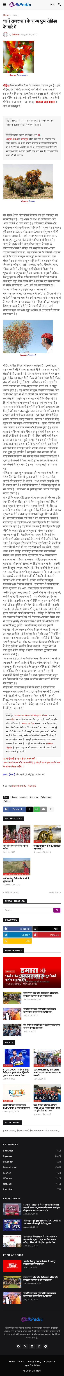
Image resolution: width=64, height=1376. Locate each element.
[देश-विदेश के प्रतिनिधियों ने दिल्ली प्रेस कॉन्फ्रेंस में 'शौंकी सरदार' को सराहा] (12, 1030)
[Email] (43, 809)
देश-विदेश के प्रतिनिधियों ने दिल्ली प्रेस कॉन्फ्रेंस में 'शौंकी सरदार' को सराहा (41, 1026)
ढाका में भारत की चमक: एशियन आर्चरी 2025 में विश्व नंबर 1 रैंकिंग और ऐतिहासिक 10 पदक (47, 1108)
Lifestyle (32, 1178)
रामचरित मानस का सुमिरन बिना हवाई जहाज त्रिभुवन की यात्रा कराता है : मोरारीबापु (39, 1010)
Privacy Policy (34, 1361)
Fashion (32, 1172)
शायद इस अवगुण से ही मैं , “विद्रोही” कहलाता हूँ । (47, 847)
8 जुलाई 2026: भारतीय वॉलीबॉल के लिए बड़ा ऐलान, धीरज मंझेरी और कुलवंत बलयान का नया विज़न (16, 1072)
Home (6, 15)
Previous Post (12, 892)
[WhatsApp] (36, 809)
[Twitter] (29, 809)
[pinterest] (45, 1346)
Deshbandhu (19, 785)
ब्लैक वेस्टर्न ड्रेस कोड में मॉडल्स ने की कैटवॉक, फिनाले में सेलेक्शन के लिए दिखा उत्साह (41, 994)
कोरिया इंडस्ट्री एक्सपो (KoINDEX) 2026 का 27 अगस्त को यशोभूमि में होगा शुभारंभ (42, 1222)
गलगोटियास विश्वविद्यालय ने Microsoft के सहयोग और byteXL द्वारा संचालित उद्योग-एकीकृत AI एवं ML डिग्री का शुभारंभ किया (40, 1239)
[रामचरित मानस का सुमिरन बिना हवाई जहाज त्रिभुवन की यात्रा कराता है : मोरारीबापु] (12, 1014)
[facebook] (18, 1346)
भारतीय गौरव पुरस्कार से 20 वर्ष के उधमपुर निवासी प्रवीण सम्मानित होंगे (39, 1262)
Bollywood (32, 1150)
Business (32, 1156)
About (21, 1361)
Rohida (7, 801)
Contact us (49, 1361)
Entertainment (32, 1167)
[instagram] (38, 1346)
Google (32, 785)
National (23, 797)
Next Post (54, 892)
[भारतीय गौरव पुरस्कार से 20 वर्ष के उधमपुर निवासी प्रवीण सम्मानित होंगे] (12, 1266)
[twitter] (25, 1346)
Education (32, 1161)
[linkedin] (32, 1346)
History (15, 15)
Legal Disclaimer (32, 1365)
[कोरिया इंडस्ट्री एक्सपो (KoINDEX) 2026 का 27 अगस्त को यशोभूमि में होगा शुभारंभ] (12, 1225)
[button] (4, 4)
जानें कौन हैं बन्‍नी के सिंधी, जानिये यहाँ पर (15, 847)
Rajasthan (34, 797)
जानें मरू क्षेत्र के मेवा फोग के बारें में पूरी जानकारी (16, 879)
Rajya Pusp (46, 797)
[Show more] (50, 809)
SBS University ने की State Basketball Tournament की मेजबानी (47, 1072)
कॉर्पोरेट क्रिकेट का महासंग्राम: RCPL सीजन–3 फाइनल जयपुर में (16, 1106)
